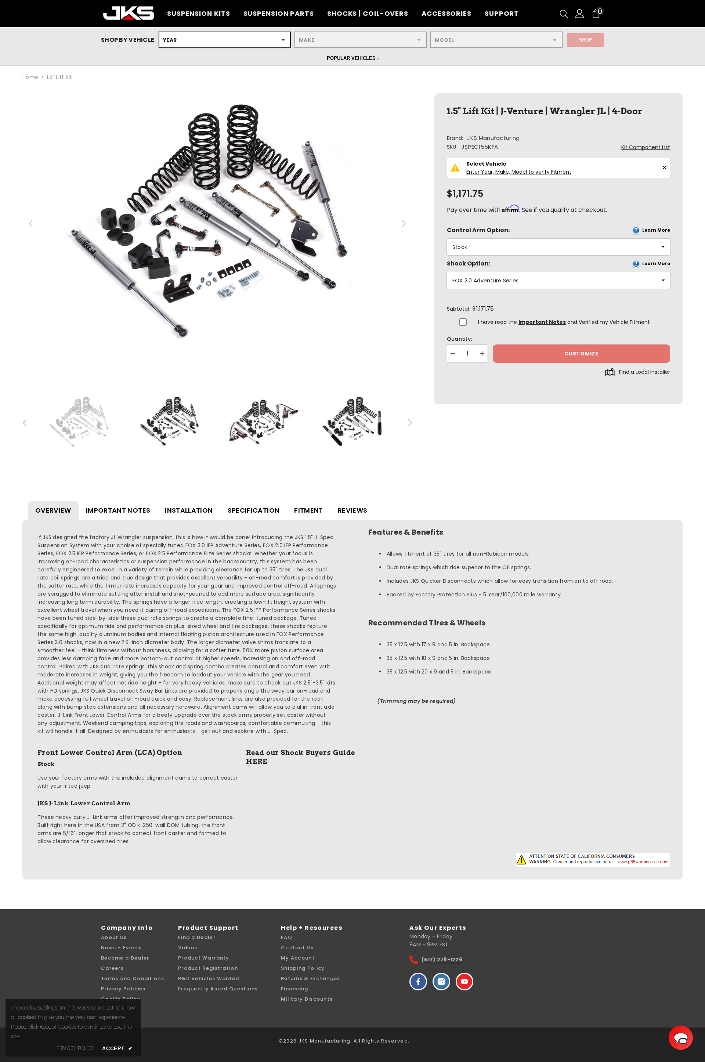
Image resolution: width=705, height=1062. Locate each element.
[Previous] (30, 223)
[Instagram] (441, 981)
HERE (256, 761)
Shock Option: (558, 263)
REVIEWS (353, 510)
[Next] (404, 223)
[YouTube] (464, 981)
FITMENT (308, 510)
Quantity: (459, 339)
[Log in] (579, 13)
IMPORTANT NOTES (118, 510)
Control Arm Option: (558, 230)
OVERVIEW (53, 510)
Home (30, 77)
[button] (681, 1038)
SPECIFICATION (254, 510)
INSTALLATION (189, 510)
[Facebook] (418, 981)
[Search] (564, 13)
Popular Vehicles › (353, 58)
